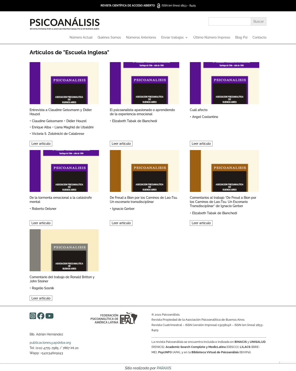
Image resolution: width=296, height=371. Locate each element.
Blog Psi (241, 37)
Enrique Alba (41, 127)
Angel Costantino (205, 117)
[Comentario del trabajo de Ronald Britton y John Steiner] (64, 249)
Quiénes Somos (109, 37)
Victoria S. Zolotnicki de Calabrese (58, 134)
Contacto (259, 37)
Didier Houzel (76, 121)
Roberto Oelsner (44, 209)
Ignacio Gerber (123, 209)
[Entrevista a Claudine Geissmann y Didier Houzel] (64, 82)
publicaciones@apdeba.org (50, 342)
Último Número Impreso (211, 37)
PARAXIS (164, 368)
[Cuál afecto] (224, 82)
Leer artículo (40, 143)
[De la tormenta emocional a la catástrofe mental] (64, 170)
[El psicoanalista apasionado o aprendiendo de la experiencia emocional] (144, 82)
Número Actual (81, 37)
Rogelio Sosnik (43, 288)
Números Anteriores (141, 37)
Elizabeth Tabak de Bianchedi (134, 121)
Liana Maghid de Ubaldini (74, 127)
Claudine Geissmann (47, 121)
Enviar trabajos (172, 37)
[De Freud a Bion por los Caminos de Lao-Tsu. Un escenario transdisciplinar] (144, 170)
